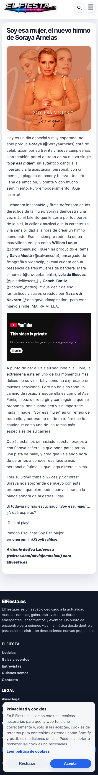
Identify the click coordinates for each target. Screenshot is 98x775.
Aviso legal (11, 699)
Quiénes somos (15, 673)
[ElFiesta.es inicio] (29, 7)
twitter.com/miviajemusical (34, 555)
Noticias (9, 652)
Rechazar (27, 763)
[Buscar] (79, 8)
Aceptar (71, 763)
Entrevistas (11, 666)
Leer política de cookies (28, 751)
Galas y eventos (15, 659)
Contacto (10, 680)
